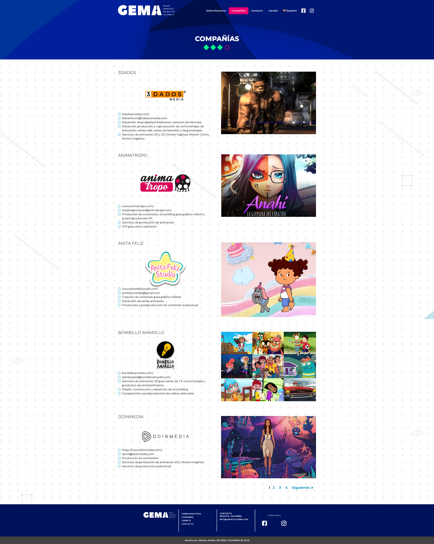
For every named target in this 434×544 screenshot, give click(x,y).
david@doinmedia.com (138, 454)
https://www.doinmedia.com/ (142, 450)
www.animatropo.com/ (138, 206)
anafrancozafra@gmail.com (141, 293)
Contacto (257, 10)
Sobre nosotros (216, 10)
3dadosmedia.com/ (135, 114)
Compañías (238, 10)
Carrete (273, 10)
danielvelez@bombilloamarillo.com (146, 377)
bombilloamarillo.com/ (137, 373)
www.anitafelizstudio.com (140, 289)
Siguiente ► (303, 487)
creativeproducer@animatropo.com (147, 210)
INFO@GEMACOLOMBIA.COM (234, 519)
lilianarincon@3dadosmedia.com (144, 118)
